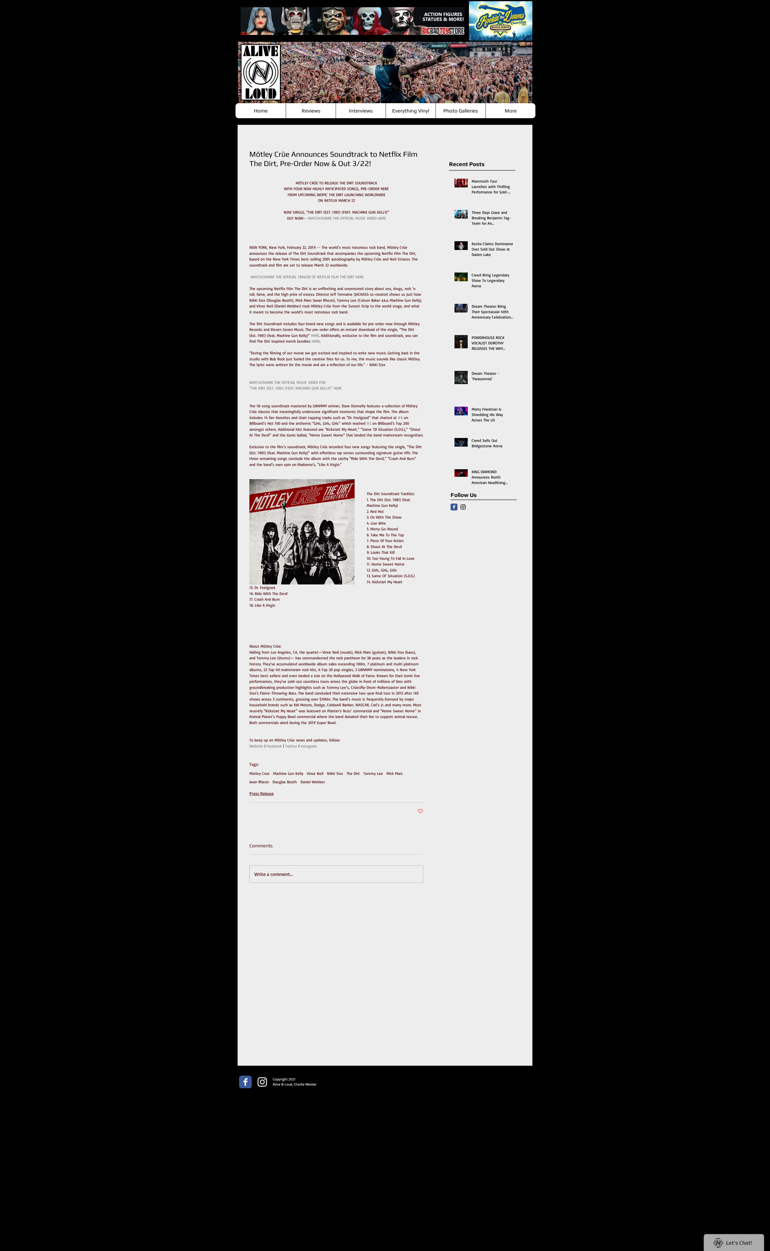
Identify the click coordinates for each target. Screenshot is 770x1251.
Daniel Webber (312, 781)
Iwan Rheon (259, 781)
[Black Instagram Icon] (463, 507)
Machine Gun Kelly (288, 773)
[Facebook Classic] (454, 507)
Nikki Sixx (335, 773)
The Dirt (353, 773)
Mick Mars (395, 773)
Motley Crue (259, 773)
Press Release (261, 793)
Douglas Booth (285, 781)
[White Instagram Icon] (262, 1082)
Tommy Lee (373, 773)
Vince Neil (315, 773)
